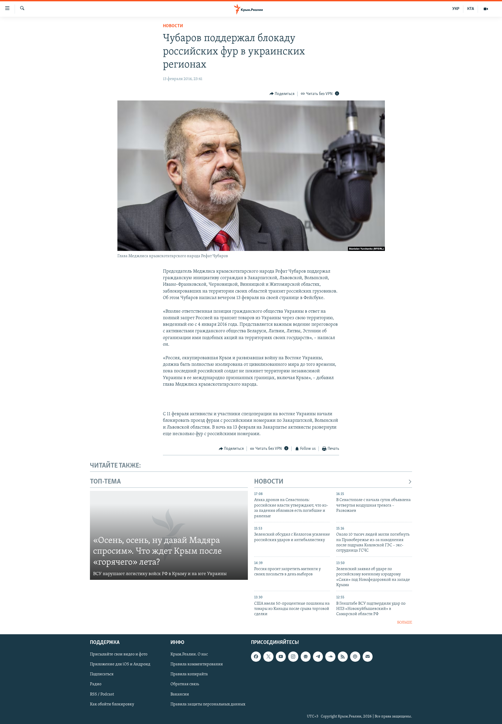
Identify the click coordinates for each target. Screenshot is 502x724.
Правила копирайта (189, 674)
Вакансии (179, 694)
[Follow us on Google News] (306, 657)
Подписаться (101, 674)
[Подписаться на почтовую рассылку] (368, 657)
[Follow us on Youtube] (281, 657)
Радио (95, 684)
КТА (470, 9)
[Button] (282, 94)
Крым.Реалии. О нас (189, 655)
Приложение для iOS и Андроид (120, 665)
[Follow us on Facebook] (256, 657)
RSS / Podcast (102, 694)
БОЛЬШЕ (404, 623)
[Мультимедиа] (486, 9)
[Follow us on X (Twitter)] (268, 657)
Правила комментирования (196, 665)
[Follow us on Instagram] (293, 657)
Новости (173, 26)
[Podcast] (355, 657)
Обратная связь (184, 684)
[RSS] (343, 657)
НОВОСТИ (268, 481)
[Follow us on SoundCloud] (330, 657)
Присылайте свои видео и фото (118, 655)
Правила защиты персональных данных (207, 704)
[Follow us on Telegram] (318, 657)
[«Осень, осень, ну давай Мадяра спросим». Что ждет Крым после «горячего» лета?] (169, 535)
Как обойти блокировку (112, 704)
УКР (455, 9)
